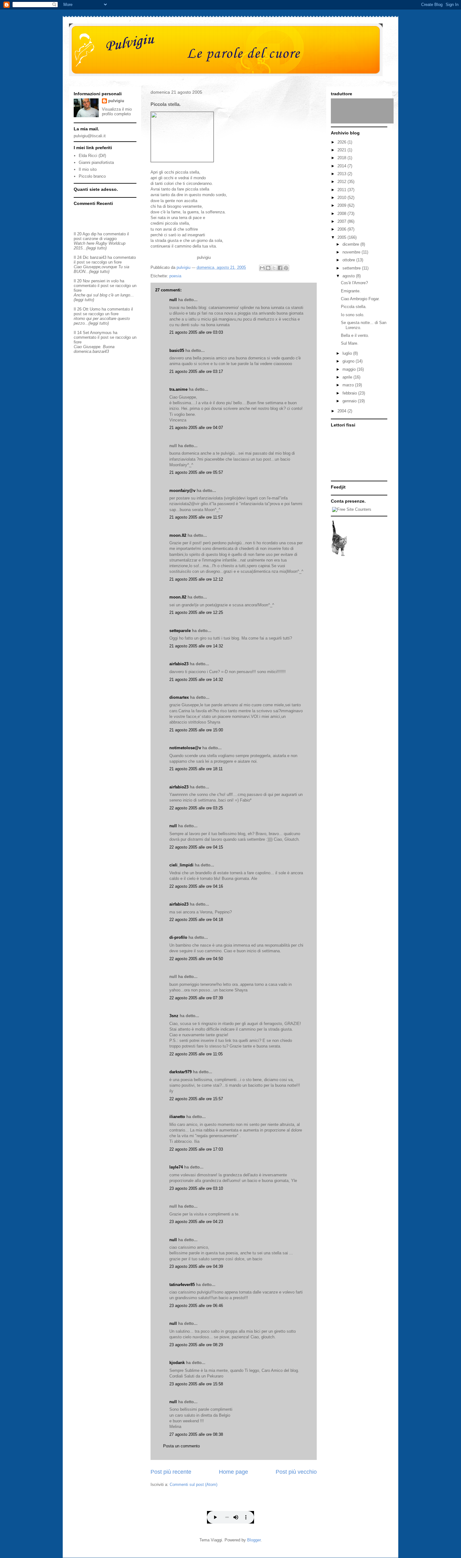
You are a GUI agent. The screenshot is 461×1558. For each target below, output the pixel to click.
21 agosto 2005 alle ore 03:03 (196, 332)
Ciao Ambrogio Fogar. (360, 298)
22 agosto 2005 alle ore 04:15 (196, 847)
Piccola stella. (354, 306)
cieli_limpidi (181, 865)
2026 (342, 142)
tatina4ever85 (182, 1284)
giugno (349, 361)
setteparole (180, 630)
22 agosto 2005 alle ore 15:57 (196, 1098)
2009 (342, 205)
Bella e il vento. (355, 335)
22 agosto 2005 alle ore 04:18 (196, 919)
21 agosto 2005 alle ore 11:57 (196, 517)
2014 (342, 166)
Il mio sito (88, 169)
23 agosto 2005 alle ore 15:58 (196, 1384)
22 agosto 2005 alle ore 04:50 (196, 958)
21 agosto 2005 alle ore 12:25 (196, 612)
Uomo (95, 309)
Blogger (254, 1540)
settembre (352, 268)
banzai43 (98, 257)
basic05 (176, 350)
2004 (342, 411)
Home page (233, 1472)
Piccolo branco (92, 176)
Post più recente (171, 1472)
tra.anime (178, 389)
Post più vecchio (296, 1472)
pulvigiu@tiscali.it (90, 135)
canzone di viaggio (100, 238)
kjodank (177, 1362)
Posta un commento (181, 1446)
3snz (173, 1015)
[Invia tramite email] (262, 268)
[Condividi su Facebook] (280, 268)
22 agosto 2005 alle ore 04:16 (196, 886)
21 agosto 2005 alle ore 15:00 (196, 730)
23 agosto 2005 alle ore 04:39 (196, 1266)
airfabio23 (178, 663)
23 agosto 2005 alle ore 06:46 (196, 1305)
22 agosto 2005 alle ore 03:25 (196, 808)
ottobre (349, 260)
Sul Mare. (349, 343)
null (173, 299)
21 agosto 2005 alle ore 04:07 (196, 427)
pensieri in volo (105, 281)
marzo (348, 385)
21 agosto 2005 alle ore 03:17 (196, 371)
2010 (342, 197)
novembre (352, 252)
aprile (347, 377)
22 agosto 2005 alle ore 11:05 (196, 1054)
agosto (349, 276)
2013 (342, 173)
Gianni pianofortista (96, 162)
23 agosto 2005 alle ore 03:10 (196, 1188)
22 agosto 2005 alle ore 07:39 (196, 998)
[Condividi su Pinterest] (286, 268)
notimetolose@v (185, 747)
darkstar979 (180, 1071)
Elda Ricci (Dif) (92, 155)
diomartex (179, 697)
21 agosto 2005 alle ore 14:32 (196, 646)
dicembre (351, 244)
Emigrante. (351, 291)
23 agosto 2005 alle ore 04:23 (196, 1221)
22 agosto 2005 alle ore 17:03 (196, 1149)
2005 (342, 237)
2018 (342, 157)
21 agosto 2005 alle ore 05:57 (196, 472)
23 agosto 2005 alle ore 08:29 (196, 1344)
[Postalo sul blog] (268, 268)
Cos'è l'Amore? (354, 282)
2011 (342, 189)
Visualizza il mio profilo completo (117, 111)
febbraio (350, 393)
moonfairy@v (182, 490)
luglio (347, 353)
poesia (175, 276)
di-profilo (178, 937)
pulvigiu (116, 100)
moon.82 (177, 535)
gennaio (350, 401)
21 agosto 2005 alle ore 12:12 (196, 579)
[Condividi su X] (274, 268)
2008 (342, 213)
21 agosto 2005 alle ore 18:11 (196, 768)
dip (93, 234)
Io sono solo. (352, 314)
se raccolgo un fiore (104, 262)
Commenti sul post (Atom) (193, 1484)
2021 (342, 150)
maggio (349, 369)
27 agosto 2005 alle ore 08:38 (196, 1434)
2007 (342, 221)
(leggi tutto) (96, 248)
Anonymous (101, 332)
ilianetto (177, 1116)
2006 (342, 229)
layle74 (176, 1167)
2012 (342, 181)
